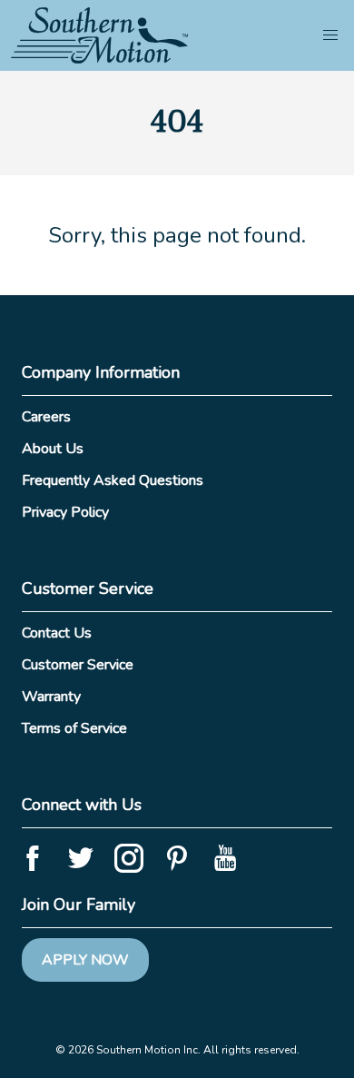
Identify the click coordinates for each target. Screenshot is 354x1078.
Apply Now (85, 960)
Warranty (51, 697)
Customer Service (77, 665)
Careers (46, 417)
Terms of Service (74, 728)
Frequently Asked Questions (112, 480)
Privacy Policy (65, 512)
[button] (330, 35)
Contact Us (57, 633)
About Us (53, 449)
